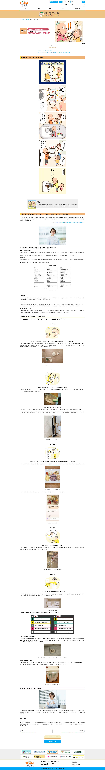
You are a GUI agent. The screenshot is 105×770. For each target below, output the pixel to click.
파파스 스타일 (26, 19)
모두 (50, 8)
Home (23, 19)
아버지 (63, 8)
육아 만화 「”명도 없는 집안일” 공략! (45, 50)
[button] (60, 2)
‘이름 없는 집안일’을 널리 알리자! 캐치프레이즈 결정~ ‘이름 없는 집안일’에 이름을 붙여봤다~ (69, 222)
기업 (38, 8)
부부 (25, 8)
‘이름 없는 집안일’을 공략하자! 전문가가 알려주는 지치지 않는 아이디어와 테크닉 (54, 52)
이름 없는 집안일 (77, 8)
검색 (83, 1)
